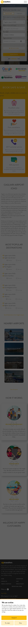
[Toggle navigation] (25, 3)
